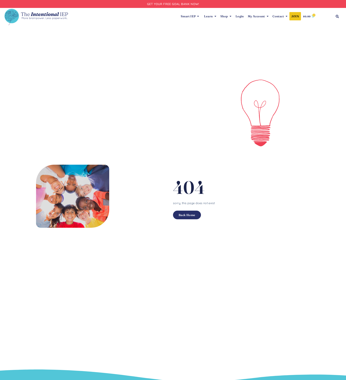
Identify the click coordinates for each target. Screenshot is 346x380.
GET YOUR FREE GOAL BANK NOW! (173, 4)
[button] (337, 17)
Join (295, 16)
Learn (208, 16)
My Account (256, 16)
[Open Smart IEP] (198, 16)
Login (240, 16)
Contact (278, 16)
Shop (224, 16)
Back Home (187, 215)
